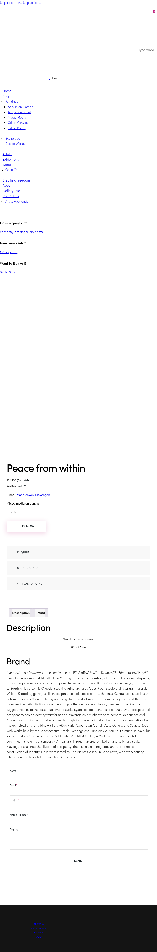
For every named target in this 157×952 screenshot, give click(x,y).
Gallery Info (8, 252)
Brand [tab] (40, 612)
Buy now (26, 526)
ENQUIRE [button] (23, 552)
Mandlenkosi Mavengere (34, 495)
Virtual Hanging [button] (30, 584)
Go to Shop (8, 272)
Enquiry (14, 829)
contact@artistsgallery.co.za (21, 231)
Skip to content (11, 2)
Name (14, 771)
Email (13, 785)
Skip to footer (33, 2)
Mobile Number (19, 815)
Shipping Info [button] (28, 568)
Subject (14, 800)
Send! (78, 860)
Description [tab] (21, 612)
